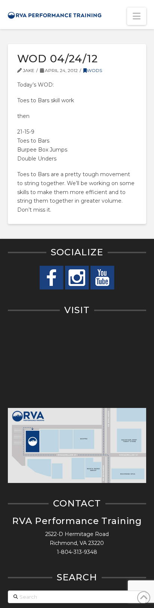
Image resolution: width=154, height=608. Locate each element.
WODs (94, 70)
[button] (136, 16)
